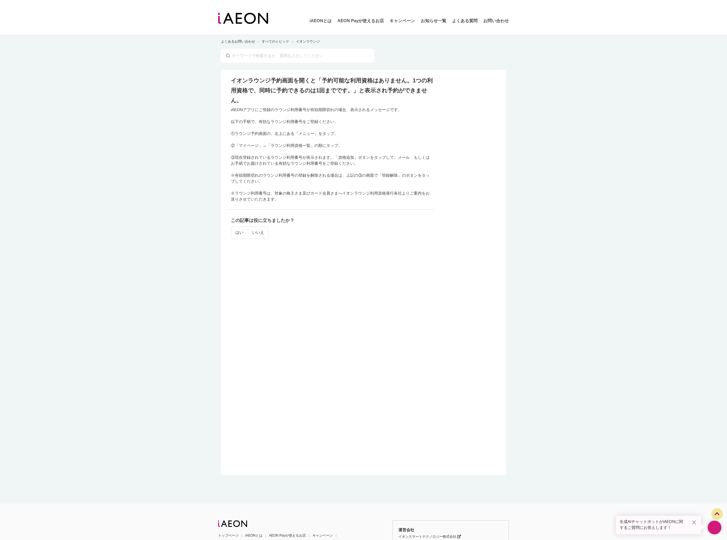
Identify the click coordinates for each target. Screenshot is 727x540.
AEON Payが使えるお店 (360, 20)
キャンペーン (402, 20)
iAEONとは (321, 20)
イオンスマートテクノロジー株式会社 (427, 537)
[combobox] (297, 56)
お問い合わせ (496, 20)
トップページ (228, 535)
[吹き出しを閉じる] (694, 522)
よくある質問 (465, 20)
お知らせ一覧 (433, 20)
